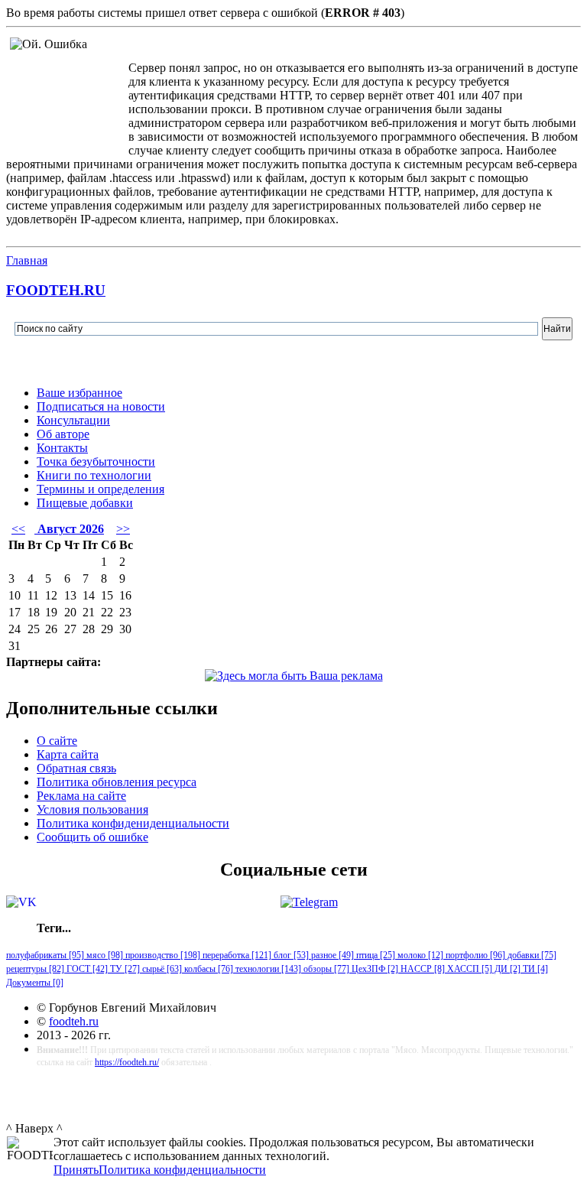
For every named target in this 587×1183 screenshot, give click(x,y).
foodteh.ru (74, 1021)
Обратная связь (76, 768)
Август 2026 (69, 528)
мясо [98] (103, 955)
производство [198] (161, 955)
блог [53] (290, 955)
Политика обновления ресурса (116, 781)
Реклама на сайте (81, 795)
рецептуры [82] (35, 969)
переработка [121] (235, 955)
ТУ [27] (124, 969)
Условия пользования (92, 809)
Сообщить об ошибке (92, 836)
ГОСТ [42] (86, 969)
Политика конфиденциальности (182, 1169)
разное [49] (331, 955)
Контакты (62, 447)
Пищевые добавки (85, 502)
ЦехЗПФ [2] (373, 969)
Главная (26, 260)
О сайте (57, 740)
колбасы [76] (207, 969)
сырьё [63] (161, 969)
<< (18, 528)
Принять (76, 1169)
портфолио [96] (474, 955)
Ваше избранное (79, 392)
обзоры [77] (325, 969)
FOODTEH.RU (55, 290)
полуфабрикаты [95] (45, 955)
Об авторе (63, 433)
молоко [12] (419, 955)
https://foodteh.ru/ (127, 1062)
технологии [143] (267, 969)
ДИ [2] (506, 969)
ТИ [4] (534, 969)
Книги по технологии (94, 475)
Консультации (73, 420)
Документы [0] (34, 982)
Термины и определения (100, 489)
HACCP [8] (421, 969)
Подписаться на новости (101, 406)
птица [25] (374, 955)
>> (123, 528)
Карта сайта (68, 754)
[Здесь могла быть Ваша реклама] (294, 675)
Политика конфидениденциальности (133, 823)
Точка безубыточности (96, 461)
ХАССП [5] (468, 969)
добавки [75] (530, 955)
